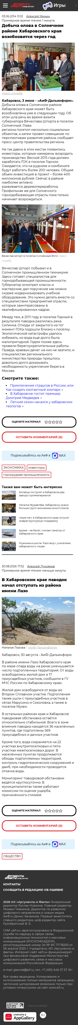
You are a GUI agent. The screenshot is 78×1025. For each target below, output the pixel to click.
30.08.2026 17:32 (13, 566)
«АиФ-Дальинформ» (42, 647)
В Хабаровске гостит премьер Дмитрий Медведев (33, 396)
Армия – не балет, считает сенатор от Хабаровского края (42, 532)
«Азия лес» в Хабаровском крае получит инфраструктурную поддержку (44, 519)
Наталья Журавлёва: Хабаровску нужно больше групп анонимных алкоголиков (44, 506)
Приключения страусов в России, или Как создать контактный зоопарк (40, 388)
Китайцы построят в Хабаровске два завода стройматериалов (41, 494)
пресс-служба (12, 93)
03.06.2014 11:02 (12, 16)
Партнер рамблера (37, 1005)
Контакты (11, 884)
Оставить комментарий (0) (39, 437)
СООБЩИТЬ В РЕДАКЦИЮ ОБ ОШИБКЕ (33, 890)
